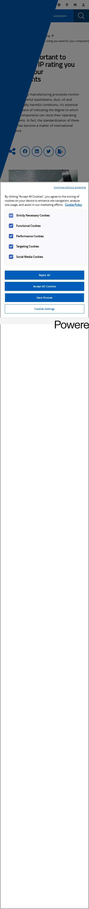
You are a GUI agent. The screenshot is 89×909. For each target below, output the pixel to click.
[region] (44, 545)
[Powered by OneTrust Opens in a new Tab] (70, 321)
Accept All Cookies (44, 286)
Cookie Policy (73, 205)
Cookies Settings (44, 308)
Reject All (44, 275)
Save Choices (44, 297)
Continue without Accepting (70, 187)
